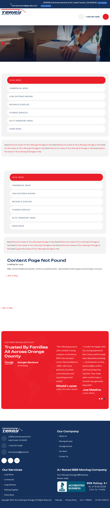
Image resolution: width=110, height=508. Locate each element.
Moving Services (66, 441)
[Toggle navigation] (106, 17)
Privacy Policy (71, 499)
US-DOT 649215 (46, 6)
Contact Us (63, 456)
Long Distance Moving (21, 96)
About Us (63, 436)
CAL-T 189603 (102, 2)
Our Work (63, 451)
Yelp (50, 144)
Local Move (15, 80)
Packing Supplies (11, 489)
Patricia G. (54, 148)
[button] (99, 398)
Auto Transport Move (21, 120)
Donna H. (12, 144)
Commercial (9, 479)
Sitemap (58, 499)
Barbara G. (61, 144)
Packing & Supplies (19, 104)
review (20, 144)
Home (8, 43)
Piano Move (15, 128)
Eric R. (7, 148)
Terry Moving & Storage (36, 144)
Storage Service (65, 446)
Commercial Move (18, 88)
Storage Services (18, 112)
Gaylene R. (19, 248)
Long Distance (10, 484)
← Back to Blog (11, 275)
